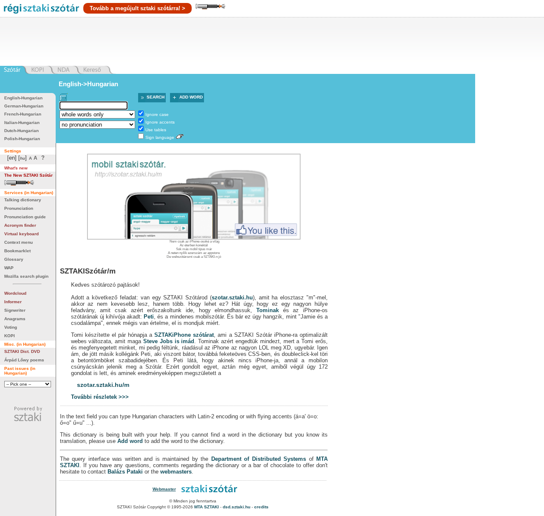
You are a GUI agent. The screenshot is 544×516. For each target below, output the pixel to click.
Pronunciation (18, 208)
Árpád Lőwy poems (24, 360)
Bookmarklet (17, 250)
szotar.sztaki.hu (232, 297)
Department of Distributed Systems (258, 459)
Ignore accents (160, 122)
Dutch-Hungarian (21, 130)
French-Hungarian (22, 114)
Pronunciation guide (25, 216)
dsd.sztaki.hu (236, 507)
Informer (13, 301)
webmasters (176, 471)
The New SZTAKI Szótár (28, 175)
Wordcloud (15, 293)
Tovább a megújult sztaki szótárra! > (137, 8)
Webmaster (164, 489)
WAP (9, 267)
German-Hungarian (23, 106)
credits (261, 507)
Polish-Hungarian (22, 138)
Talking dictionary (22, 199)
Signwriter (15, 310)
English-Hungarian (23, 98)
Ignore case (157, 114)
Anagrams (15, 318)
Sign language (159, 137)
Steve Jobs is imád (168, 341)
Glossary (13, 259)
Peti (149, 316)
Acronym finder (20, 225)
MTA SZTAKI (206, 507)
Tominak (267, 310)
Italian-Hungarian (22, 122)
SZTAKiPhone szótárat (184, 335)
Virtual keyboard (21, 233)
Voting (10, 327)
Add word (191, 97)
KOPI (9, 335)
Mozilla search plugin (26, 276)
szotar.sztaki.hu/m (103, 384)
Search (155, 97)
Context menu (18, 242)
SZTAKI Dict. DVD (22, 351)
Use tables (155, 129)
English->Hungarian (88, 83)
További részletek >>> (100, 397)
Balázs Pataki (125, 471)
